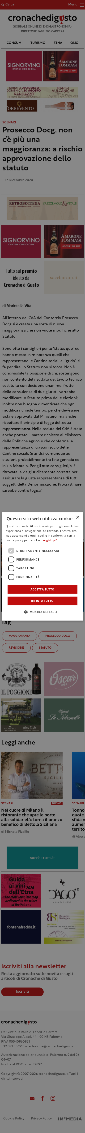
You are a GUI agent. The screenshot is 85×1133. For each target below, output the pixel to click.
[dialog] (42, 566)
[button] (42, 612)
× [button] (77, 517)
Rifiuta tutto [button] (42, 601)
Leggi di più (49, 540)
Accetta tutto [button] (42, 589)
